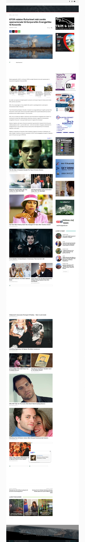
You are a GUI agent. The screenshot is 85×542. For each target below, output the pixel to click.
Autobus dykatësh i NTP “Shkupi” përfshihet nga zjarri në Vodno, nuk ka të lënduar (68, 266)
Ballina (10, 14)
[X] (13, 31)
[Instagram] (72, 1)
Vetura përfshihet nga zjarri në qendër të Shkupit (16, 514)
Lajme (13, 14)
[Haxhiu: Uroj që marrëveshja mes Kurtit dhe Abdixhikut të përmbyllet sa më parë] (31, 507)
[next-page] (12, 518)
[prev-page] (10, 518)
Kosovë (16, 14)
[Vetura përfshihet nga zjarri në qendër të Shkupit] (16, 507)
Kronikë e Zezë (45, 510)
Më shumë (65, 271)
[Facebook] (69, 1)
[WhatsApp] (19, 31)
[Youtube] (74, 1)
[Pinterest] (16, 31)
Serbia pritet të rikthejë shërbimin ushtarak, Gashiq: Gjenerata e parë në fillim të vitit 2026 (42, 491)
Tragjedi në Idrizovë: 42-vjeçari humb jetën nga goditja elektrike (45, 513)
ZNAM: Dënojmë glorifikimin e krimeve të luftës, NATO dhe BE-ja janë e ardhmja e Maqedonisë (69, 259)
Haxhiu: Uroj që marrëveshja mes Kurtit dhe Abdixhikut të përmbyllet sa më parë (31, 513)
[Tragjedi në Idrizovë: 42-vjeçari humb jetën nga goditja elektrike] (45, 507)
